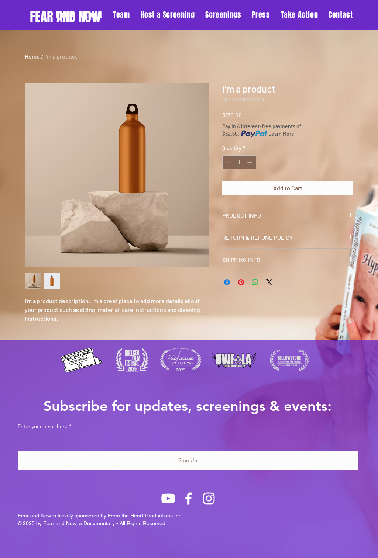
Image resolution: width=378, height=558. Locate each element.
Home (32, 56)
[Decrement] (228, 162)
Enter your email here (43, 426)
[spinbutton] (239, 162)
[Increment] (250, 162)
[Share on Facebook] (227, 282)
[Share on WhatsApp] (255, 282)
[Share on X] (269, 282)
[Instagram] (209, 498)
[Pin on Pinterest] (241, 282)
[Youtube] (168, 498)
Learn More (281, 134)
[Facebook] (188, 498)
